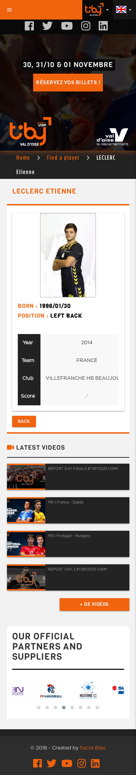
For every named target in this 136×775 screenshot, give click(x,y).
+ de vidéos (94, 604)
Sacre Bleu (93, 748)
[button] (39, 707)
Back (24, 421)
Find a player (63, 157)
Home (23, 157)
